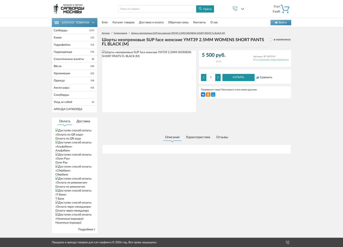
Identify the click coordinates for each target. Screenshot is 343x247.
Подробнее (85, 229)
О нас (214, 22)
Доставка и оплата (151, 22)
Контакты (199, 22)
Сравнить (266, 77)
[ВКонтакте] (203, 94)
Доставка (83, 121)
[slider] (209, 60)
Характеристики (198, 137)
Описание (172, 137)
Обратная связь (178, 22)
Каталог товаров (75, 22)
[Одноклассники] (208, 94)
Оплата (64, 121)
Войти (283, 22)
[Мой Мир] (213, 94)
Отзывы (222, 137)
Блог (105, 22)
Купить (238, 77)
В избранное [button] (282, 40)
